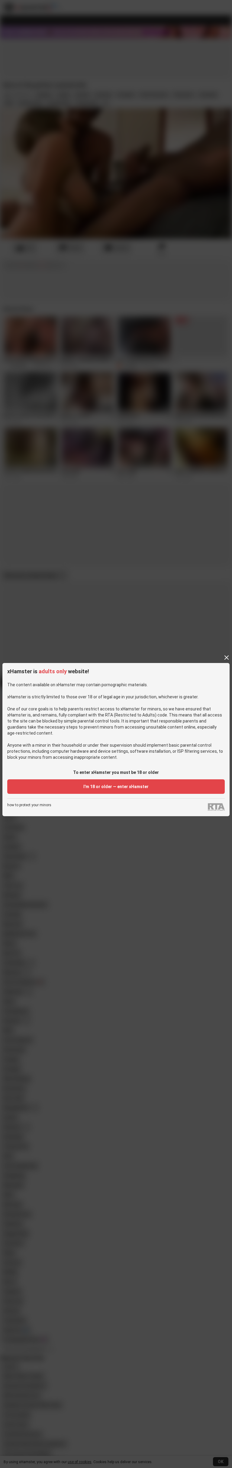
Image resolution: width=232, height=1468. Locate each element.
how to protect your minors (29, 805)
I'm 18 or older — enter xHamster (116, 786)
